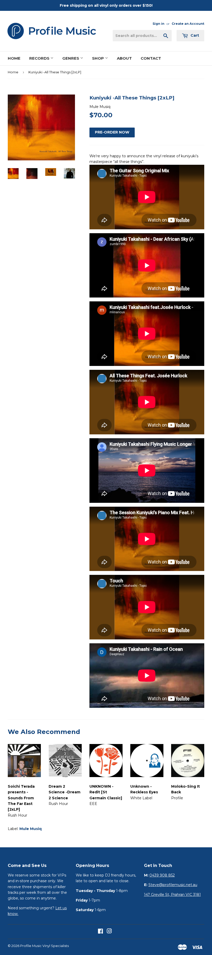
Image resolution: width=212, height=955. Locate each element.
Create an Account (188, 24)
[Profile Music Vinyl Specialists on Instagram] (109, 931)
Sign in (158, 24)
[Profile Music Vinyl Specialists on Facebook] (100, 931)
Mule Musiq (30, 828)
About (124, 58)
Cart (194, 35)
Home (14, 58)
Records (39, 58)
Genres (71, 58)
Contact (151, 58)
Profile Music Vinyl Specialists (44, 946)
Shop (98, 58)
